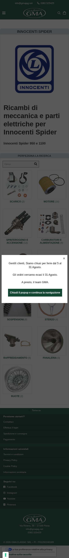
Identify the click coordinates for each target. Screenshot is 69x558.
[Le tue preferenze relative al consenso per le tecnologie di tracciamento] (6, 555)
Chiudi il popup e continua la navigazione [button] (35, 292)
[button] (64, 258)
